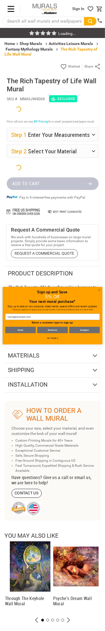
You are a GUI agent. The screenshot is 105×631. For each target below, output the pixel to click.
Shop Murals (31, 43)
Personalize (55, 555)
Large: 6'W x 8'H (32, 527)
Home (21, 330)
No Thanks (52, 338)
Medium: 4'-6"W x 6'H (37, 517)
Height (17, 485)
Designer (84, 330)
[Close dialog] (99, 290)
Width (17, 468)
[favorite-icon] (90, 9)
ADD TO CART (26, 607)
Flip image (28, 555)
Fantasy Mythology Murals (29, 49)
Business (52, 330)
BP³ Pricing (41, 392)
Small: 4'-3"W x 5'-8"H (37, 508)
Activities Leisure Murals (71, 43)
